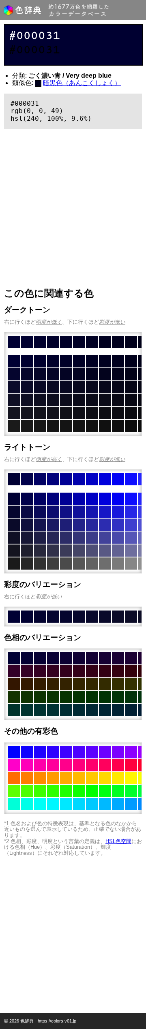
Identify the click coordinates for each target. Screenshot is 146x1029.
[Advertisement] (73, 208)
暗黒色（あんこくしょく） (82, 82)
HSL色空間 (118, 841)
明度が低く (49, 322)
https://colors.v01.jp (57, 1020)
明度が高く (49, 459)
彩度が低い (112, 322)
